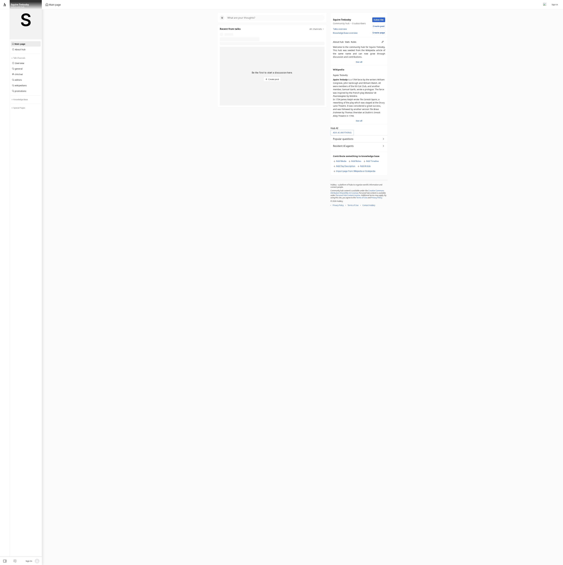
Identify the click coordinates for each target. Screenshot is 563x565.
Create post (273, 79)
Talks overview (340, 29)
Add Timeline (372, 161)
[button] (272, 18)
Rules (353, 41)
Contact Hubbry (368, 205)
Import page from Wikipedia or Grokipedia (355, 171)
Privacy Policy (376, 197)
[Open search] (545, 4)
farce (359, 79)
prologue (369, 89)
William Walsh (370, 83)
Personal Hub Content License (348, 195)
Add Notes (356, 161)
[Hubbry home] (5, 4)
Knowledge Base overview (345, 33)
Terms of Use (361, 197)
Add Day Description (345, 166)
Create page (379, 32)
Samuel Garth (349, 89)
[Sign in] (37, 561)
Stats (347, 41)
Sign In (29, 561)
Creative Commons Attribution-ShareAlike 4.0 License (357, 191)
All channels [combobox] (316, 29)
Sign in (555, 4)
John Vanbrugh (351, 83)
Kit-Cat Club (360, 86)
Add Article (365, 166)
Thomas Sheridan (353, 112)
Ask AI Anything (342, 132)
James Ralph (347, 99)
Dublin (368, 112)
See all (359, 62)
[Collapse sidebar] (5, 561)
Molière (353, 96)
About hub (338, 41)
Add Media (341, 161)
